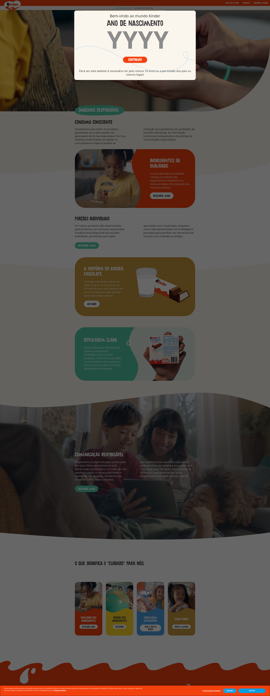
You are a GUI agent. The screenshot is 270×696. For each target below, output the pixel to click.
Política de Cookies (60, 690)
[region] (135, 690)
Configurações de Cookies (211, 691)
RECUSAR (230, 691)
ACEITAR (252, 691)
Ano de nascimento (135, 23)
